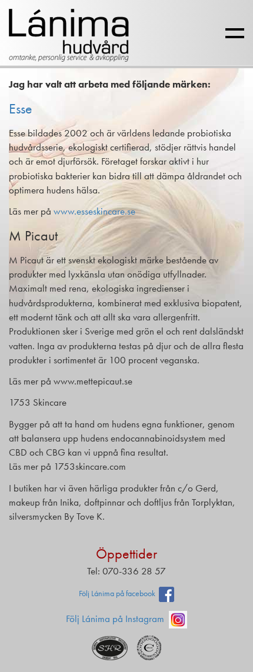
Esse (20, 108)
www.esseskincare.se (94, 211)
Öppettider (126, 553)
